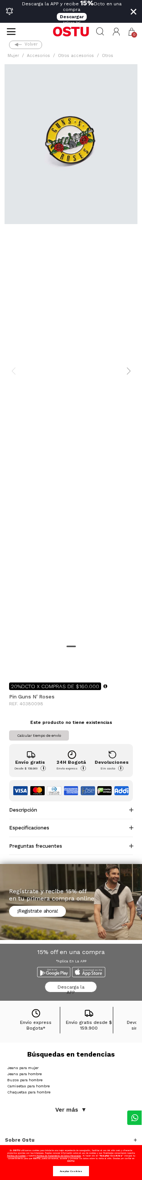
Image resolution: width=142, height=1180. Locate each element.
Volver (31, 44)
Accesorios (38, 55)
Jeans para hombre (24, 1074)
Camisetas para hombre (28, 1086)
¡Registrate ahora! (37, 911)
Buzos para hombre (24, 1080)
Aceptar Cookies (71, 1171)
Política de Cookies (16, 1155)
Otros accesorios (76, 55)
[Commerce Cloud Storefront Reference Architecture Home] (71, 31)
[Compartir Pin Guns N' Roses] (14, 664)
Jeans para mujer (23, 1068)
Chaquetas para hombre (28, 1092)
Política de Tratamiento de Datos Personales (59, 1155)
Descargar (72, 16)
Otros (107, 55)
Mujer (13, 55)
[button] (116, 32)
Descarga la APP (71, 988)
